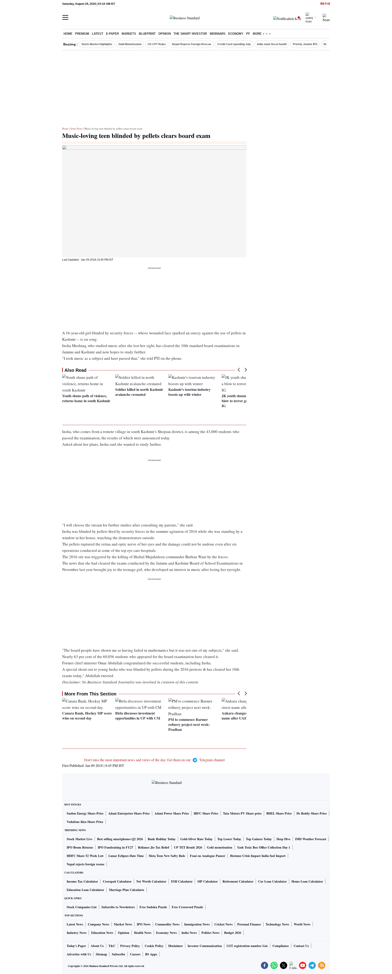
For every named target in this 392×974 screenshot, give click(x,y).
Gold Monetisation (130, 44)
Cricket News (223, 924)
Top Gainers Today (259, 839)
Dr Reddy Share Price (311, 813)
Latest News (75, 924)
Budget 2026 (232, 932)
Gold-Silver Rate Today (196, 839)
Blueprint (147, 33)
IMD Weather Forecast (310, 839)
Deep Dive (283, 839)
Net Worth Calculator (151, 881)
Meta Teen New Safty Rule (167, 855)
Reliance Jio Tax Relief (153, 847)
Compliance (280, 945)
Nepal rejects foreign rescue (85, 864)
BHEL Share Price (279, 813)
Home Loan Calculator (307, 881)
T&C (111, 945)
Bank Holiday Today (162, 839)
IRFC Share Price (206, 813)
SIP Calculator (207, 881)
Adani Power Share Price (171, 813)
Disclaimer (175, 945)
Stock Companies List (82, 907)
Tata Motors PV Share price (242, 813)
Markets (129, 33)
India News (76, 128)
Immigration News (197, 924)
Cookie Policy (154, 945)
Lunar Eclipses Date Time (126, 855)
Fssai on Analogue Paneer (207, 855)
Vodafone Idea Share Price (85, 821)
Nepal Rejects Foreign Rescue (191, 44)
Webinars (217, 33)
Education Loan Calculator (85, 889)
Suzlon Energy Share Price (85, 813)
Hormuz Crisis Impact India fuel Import (258, 855)
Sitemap (101, 954)
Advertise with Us (79, 954)
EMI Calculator (182, 881)
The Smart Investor (190, 33)
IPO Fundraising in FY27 (115, 847)
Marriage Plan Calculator (126, 889)
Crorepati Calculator (117, 881)
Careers (135, 954)
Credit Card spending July (234, 44)
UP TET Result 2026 (188, 847)
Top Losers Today (229, 839)
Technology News (277, 924)
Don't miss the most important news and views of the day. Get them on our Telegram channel (154, 759)
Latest (97, 33)
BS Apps (151, 954)
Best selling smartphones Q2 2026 (120, 839)
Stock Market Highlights (96, 44)
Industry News (76, 932)
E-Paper (112, 33)
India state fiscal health (272, 44)
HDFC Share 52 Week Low (85, 855)
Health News (142, 932)
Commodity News (167, 924)
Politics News (210, 932)
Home (68, 33)
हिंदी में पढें (325, 4)
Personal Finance (249, 924)
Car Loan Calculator (272, 881)
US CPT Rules (157, 44)
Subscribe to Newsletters (118, 907)
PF (248, 33)
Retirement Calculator (238, 881)
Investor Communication (205, 945)
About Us (97, 945)
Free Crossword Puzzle (187, 907)
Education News (102, 932)
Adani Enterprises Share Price (129, 813)
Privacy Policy (130, 945)
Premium (82, 33)
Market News (123, 924)
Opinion (164, 33)
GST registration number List (247, 945)
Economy (235, 33)
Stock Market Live (79, 839)
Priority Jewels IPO (305, 44)
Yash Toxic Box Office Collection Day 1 (263, 847)
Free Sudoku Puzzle (153, 907)
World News (302, 924)
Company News (98, 924)
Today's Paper (76, 945)
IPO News (143, 924)
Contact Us (301, 945)
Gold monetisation (219, 847)
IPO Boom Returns (80, 847)
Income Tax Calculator (82, 881)
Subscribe (118, 954)
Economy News (166, 932)
